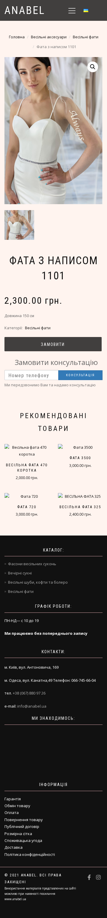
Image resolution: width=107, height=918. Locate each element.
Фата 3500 (80, 458)
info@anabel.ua (31, 706)
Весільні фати (85, 37)
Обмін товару (17, 805)
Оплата (11, 812)
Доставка (13, 847)
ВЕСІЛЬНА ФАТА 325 (80, 507)
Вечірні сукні (20, 573)
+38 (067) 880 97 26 (29, 693)
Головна (17, 37)
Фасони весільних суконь (32, 563)
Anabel (24, 10)
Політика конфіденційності (29, 854)
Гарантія (12, 799)
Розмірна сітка (18, 833)
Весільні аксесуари (49, 37)
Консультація (80, 375)
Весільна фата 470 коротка (27, 468)
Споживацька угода (23, 840)
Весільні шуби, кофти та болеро (38, 582)
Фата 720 (26, 507)
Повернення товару (23, 819)
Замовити (53, 344)
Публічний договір (21, 826)
